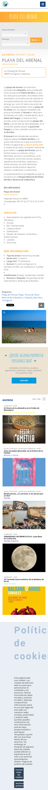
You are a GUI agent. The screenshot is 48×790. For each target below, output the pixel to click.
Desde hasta (22, 448)
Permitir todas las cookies (19, 773)
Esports (14, 541)
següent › (44, 398)
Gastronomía (29, 412)
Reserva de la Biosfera (12, 297)
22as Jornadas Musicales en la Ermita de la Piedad (23, 452)
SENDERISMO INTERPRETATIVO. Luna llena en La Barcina (23, 537)
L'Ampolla (27, 297)
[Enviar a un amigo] (41, 305)
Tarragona (7, 300)
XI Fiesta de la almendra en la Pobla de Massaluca (21, 409)
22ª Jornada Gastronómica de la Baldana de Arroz (24, 580)
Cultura (14, 455)
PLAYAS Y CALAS (25, 54)
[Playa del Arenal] (24, 326)
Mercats (7, 412)
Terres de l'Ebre (31, 294)
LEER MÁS (24, 380)
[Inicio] (12, 4)
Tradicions (17, 412)
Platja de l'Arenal (9, 294)
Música (7, 455)
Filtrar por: (5, 39)
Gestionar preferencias (20, 784)
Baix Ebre (37, 297)
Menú (43, 4)
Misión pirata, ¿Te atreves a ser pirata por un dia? (23, 495)
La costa (8, 54)
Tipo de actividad (8, 30)
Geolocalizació (10, 194)
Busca (34, 40)
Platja (20, 294)
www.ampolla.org (10, 64)
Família (7, 498)
